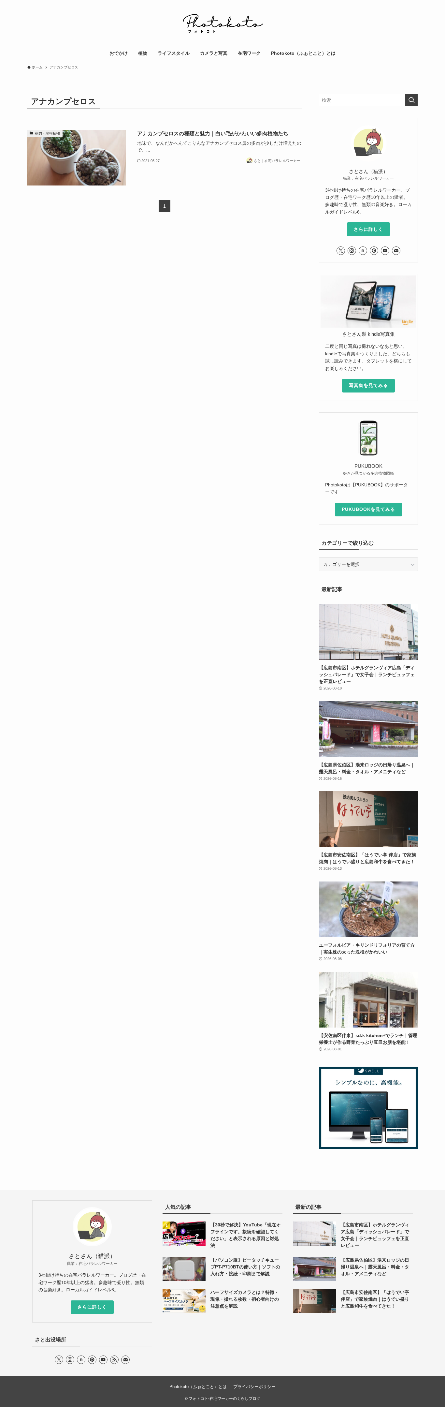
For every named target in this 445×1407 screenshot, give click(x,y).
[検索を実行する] (411, 100)
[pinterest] (374, 250)
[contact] (396, 250)
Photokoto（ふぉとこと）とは (198, 1386)
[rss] (114, 1359)
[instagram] (352, 250)
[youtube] (385, 250)
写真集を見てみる (368, 385)
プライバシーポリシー (254, 1386)
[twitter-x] (341, 250)
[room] (363, 250)
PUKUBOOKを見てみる (368, 509)
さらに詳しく (368, 229)
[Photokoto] (222, 24)
